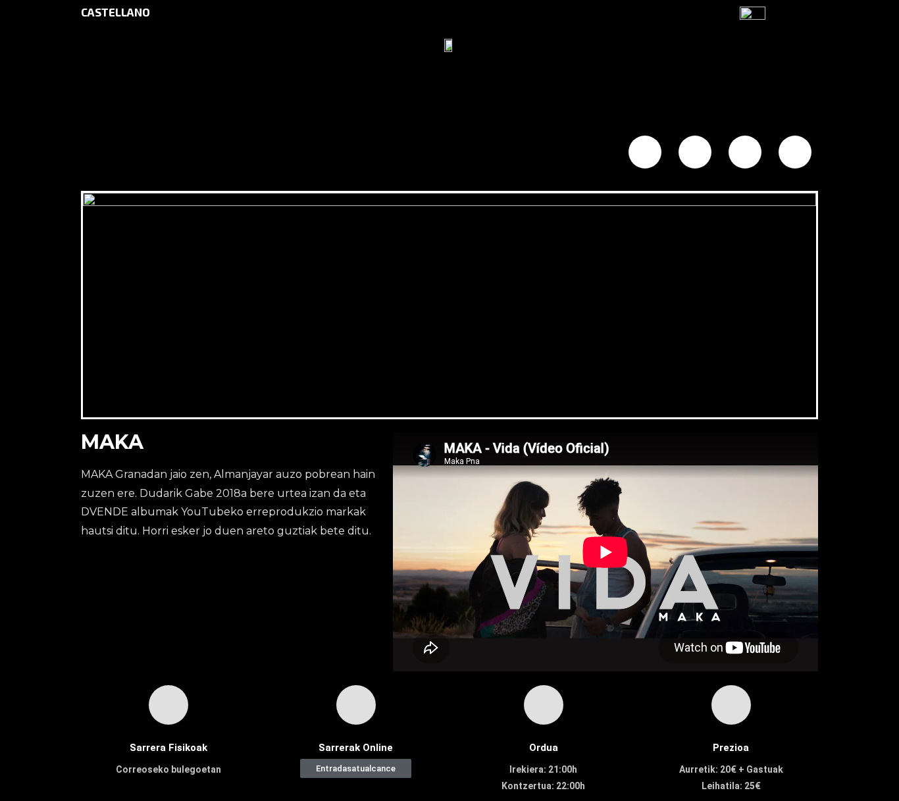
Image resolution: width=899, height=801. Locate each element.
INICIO (146, 153)
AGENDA (269, 153)
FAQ (386, 153)
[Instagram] (745, 152)
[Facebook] (645, 152)
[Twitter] (695, 152)
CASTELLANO (115, 11)
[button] (355, 768)
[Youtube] (795, 152)
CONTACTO (512, 153)
